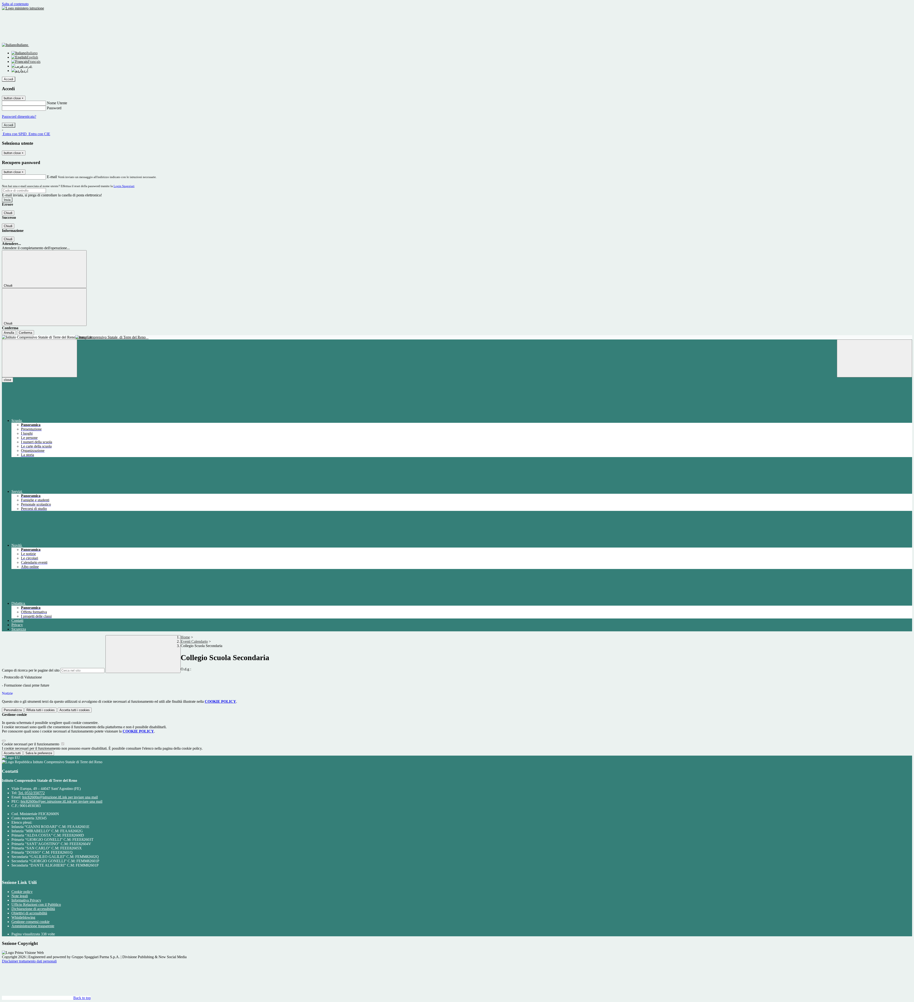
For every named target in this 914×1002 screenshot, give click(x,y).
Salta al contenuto (15, 4)
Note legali (19, 896)
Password (54, 108)
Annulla (9, 332)
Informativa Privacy (26, 900)
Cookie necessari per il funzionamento (31, 744)
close (7, 380)
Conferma (25, 332)
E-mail (52, 177)
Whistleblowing (23, 917)
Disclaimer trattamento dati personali (29, 961)
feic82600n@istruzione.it (60, 797)
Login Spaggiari (124, 186)
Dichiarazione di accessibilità (33, 909)
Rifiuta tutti (40, 710)
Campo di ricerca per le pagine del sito (31, 670)
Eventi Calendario (194, 641)
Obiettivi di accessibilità (29, 913)
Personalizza (13, 710)
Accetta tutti (75, 710)
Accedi (8, 79)
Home (185, 637)
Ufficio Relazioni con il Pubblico (36, 904)
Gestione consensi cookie (30, 922)
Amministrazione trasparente (32, 926)
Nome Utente (57, 103)
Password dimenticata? (19, 117)
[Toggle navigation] (39, 358)
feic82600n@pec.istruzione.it (61, 801)
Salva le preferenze (38, 753)
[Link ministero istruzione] (23, 8)
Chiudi (8, 213)
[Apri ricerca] (874, 358)
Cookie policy (22, 892)
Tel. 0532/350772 (31, 793)
